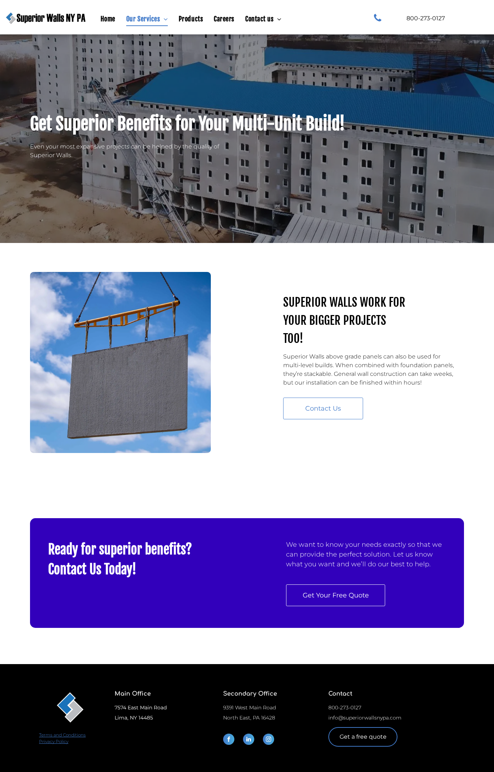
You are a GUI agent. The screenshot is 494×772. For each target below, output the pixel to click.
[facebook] (228, 740)
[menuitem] (108, 19)
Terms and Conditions (62, 735)
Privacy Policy (53, 741)
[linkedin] (248, 740)
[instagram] (268, 740)
